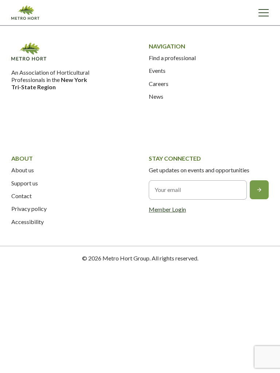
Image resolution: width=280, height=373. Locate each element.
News (156, 96)
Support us (24, 183)
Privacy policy (29, 208)
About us (22, 169)
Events (157, 70)
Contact (21, 195)
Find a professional (172, 57)
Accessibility (27, 221)
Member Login (167, 209)
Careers (158, 83)
